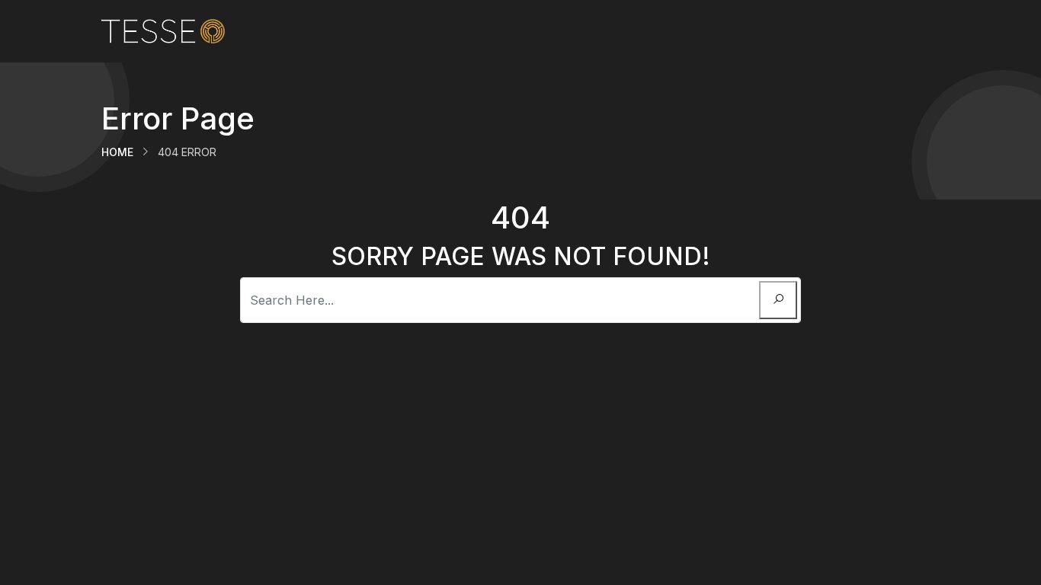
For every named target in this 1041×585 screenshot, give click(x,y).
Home (117, 151)
